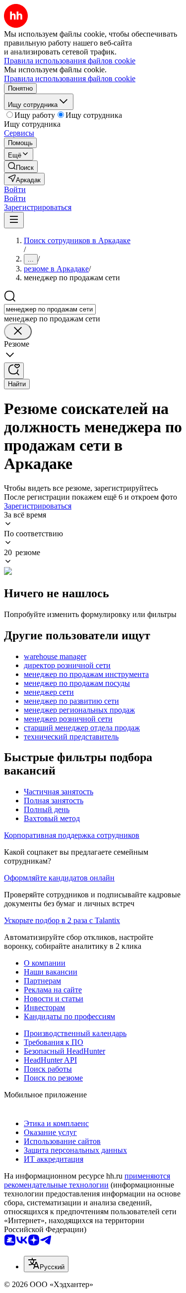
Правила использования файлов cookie (69, 78)
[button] (15, 189)
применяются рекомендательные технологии (87, 1180)
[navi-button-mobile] (14, 220)
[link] (21, 166)
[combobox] (50, 309)
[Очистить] (18, 331)
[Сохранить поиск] (14, 370)
